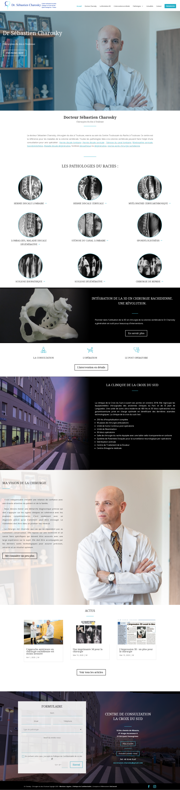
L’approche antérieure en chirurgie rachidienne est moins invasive (40, 651)
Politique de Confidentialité (82, 786)
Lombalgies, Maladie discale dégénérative (29, 242)
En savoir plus (136, 333)
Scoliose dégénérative (88, 281)
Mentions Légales (65, 786)
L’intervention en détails (122, 6)
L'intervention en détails (91, 367)
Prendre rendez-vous (128, 753)
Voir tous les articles (91, 672)
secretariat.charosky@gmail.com (128, 763)
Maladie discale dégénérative (57, 146)
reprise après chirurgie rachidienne (124, 146)
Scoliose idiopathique (29, 281)
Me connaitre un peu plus (19, 555)
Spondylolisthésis (35, 146)
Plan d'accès (128, 743)
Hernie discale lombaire (70, 142)
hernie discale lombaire (29, 203)
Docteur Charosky (90, 6)
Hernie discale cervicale (93, 142)
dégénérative (100, 146)
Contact (158, 6)
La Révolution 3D (105, 6)
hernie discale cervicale (88, 203)
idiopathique (85, 146)
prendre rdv (15, 53)
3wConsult (113, 786)
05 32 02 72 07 (130, 759)
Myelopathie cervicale (142, 142)
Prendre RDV (170, 6)
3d (38, 657)
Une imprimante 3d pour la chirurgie (87, 650)
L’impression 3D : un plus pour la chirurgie (136, 650)
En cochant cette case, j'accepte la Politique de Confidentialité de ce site (53, 756)
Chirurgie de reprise (148, 281)
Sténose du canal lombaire (118, 142)
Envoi (76, 764)
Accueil (79, 6)
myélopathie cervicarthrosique (148, 203)
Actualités (149, 6)
